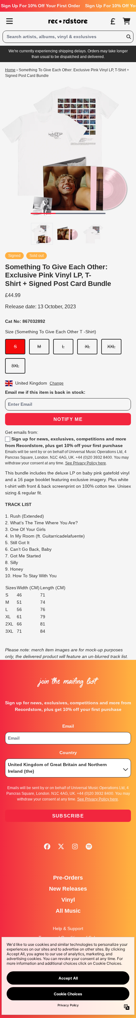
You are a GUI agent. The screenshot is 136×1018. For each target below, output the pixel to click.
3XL (15, 365)
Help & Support (68, 928)
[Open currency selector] (113, 21)
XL (87, 346)
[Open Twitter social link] (61, 846)
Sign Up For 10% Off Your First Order (40, 5)
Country (68, 752)
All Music (68, 911)
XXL (111, 346)
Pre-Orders (68, 878)
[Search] (128, 37)
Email (68, 726)
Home (10, 70)
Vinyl (68, 900)
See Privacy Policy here (85, 463)
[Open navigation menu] (9, 21)
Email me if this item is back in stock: (45, 392)
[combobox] (68, 37)
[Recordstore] (68, 21)
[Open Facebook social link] (47, 846)
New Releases (68, 889)
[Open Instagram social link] (75, 846)
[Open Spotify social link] (89, 846)
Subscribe (68, 815)
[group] (42, 234)
